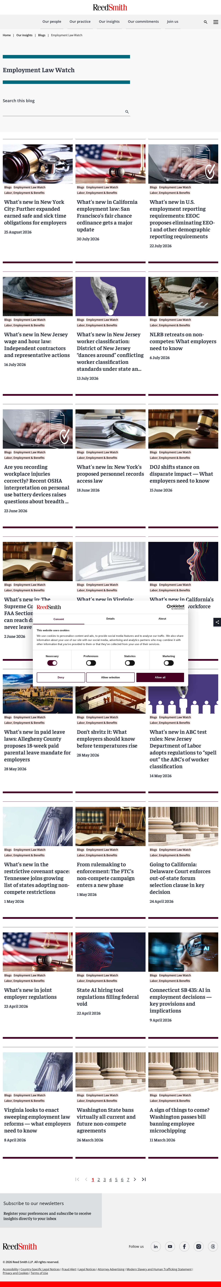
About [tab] (162, 618)
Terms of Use (39, 1273)
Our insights (109, 21)
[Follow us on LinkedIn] (156, 1247)
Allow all (160, 677)
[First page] (77, 1179)
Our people (51, 21)
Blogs (41, 35)
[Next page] (135, 1179)
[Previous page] (86, 1179)
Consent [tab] (59, 619)
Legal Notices (87, 1269)
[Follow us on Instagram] (199, 1247)
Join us (172, 21)
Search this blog (19, 100)
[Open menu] (215, 22)
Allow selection (110, 677)
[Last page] (143, 1179)
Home (7, 35)
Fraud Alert (69, 1269)
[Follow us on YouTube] (170, 1247)
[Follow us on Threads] (213, 1247)
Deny (61, 677)
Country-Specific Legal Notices (40, 1269)
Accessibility (10, 1269)
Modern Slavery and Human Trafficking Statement (159, 1269)
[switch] (91, 663)
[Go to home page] (110, 7)
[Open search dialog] (205, 22)
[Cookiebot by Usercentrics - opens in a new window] (169, 607)
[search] (127, 112)
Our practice (80, 21)
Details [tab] (110, 618)
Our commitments (143, 21)
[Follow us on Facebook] (184, 1247)
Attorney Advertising (111, 1269)
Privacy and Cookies (16, 1273)
